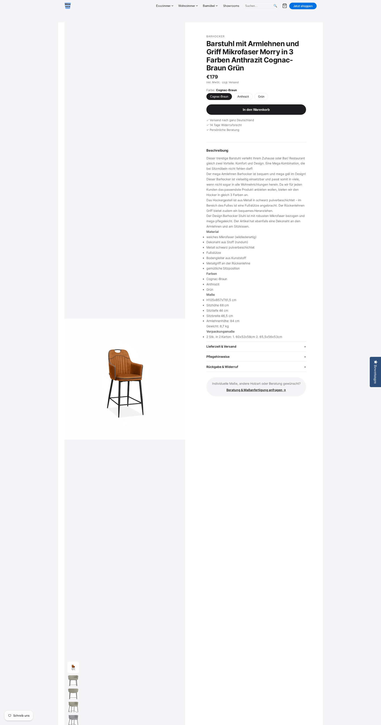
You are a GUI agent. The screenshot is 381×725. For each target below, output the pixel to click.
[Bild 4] (73, 707)
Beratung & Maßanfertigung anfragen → (256, 390)
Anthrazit (243, 96)
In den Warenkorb (256, 109)
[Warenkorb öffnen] (284, 5)
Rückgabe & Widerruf (222, 367)
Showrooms (231, 6)
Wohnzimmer (186, 6)
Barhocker (215, 36)
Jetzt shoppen (303, 6)
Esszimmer (163, 6)
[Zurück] (71, 379)
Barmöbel (209, 6)
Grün (261, 96)
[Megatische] (67, 5)
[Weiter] (177, 379)
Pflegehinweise (218, 356)
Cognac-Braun (219, 96)
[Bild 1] (73, 667)
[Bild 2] (73, 680)
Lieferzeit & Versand (221, 346)
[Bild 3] (73, 694)
